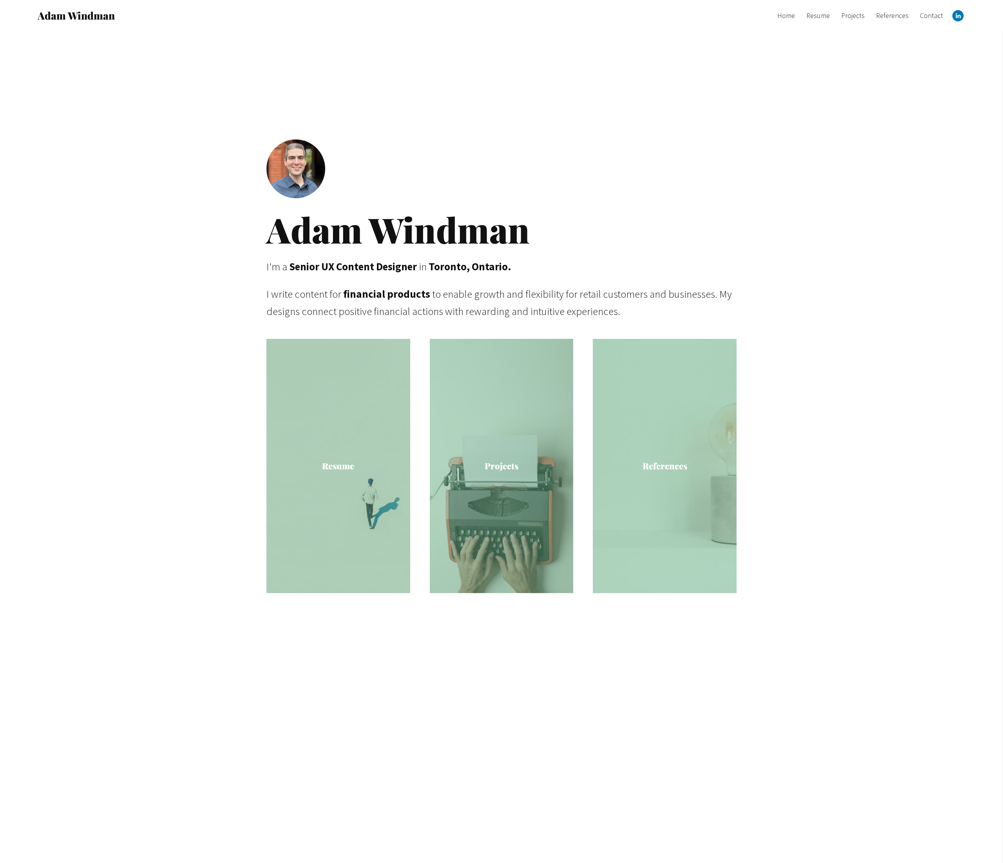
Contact (931, 15)
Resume (818, 15)
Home (786, 15)
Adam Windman (76, 15)
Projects (853, 15)
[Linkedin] (958, 16)
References (892, 15)
